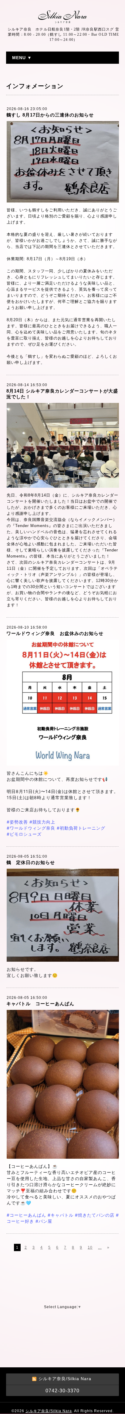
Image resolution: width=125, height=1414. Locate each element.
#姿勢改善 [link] (17, 821)
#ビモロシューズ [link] (24, 834)
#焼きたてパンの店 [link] (94, 1215)
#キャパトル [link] (60, 1215)
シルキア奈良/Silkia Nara (48, 1411)
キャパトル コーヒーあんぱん (40, 1003)
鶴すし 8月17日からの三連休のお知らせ (50, 114)
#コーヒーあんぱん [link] (26, 1215)
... (100, 1247)
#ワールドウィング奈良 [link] (31, 828)
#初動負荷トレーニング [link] (81, 828)
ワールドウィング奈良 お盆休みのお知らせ (54, 633)
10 (90, 1247)
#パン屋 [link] (43, 1221)
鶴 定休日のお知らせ (30, 862)
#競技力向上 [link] (42, 821)
